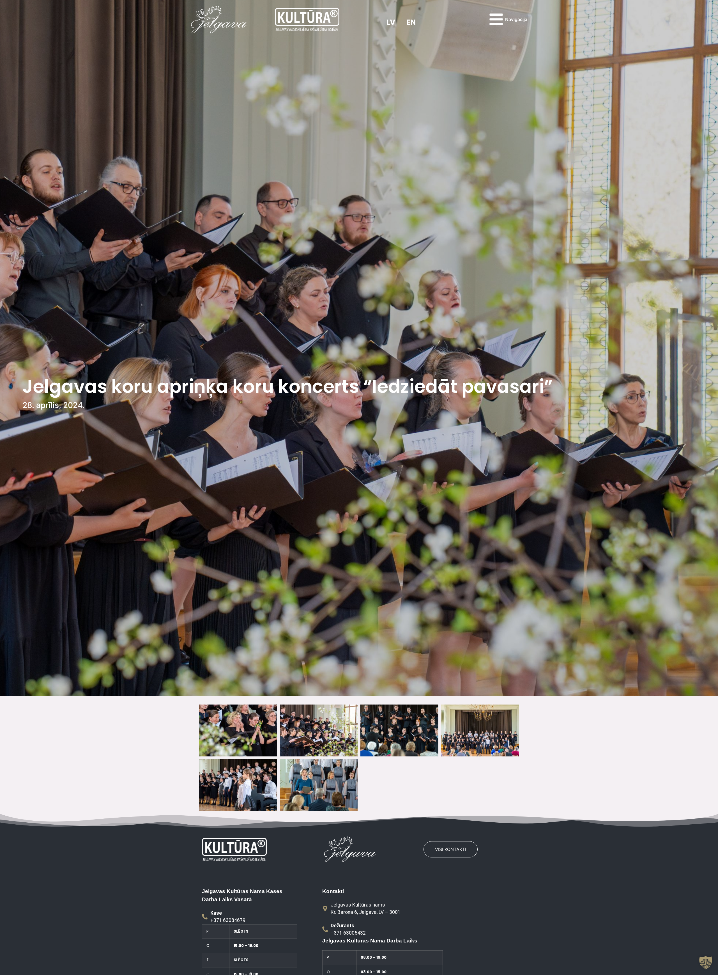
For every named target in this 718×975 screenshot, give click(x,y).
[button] (705, 962)
